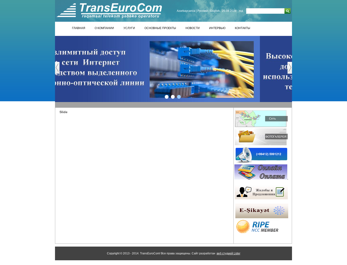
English (215, 11)
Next (292, 70)
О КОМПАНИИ (104, 28)
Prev (59, 70)
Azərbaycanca (186, 11)
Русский (202, 11)
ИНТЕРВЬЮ (217, 28)
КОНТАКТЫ (242, 28)
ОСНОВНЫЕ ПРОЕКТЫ (160, 28)
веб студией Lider (228, 253)
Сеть (272, 118)
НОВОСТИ (193, 28)
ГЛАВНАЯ (78, 28)
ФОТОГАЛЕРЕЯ (276, 136)
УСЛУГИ (129, 28)
